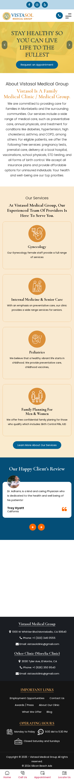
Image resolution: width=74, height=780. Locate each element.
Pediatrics (37, 352)
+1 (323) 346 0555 (43, 638)
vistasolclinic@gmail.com (43, 644)
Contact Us (57, 698)
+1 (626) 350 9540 (44, 667)
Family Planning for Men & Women (37, 411)
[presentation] (4, 45)
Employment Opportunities (27, 698)
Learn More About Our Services (37, 445)
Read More (37, 260)
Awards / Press (24, 705)
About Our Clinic (49, 705)
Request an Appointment (37, 64)
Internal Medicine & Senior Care (37, 299)
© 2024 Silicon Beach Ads (37, 766)
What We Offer (31, 712)
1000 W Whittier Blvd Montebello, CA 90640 (39, 631)
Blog (49, 712)
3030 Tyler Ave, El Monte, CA (39, 661)
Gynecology (37, 247)
